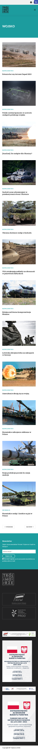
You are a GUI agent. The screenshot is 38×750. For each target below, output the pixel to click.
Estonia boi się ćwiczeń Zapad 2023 (16, 74)
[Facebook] (31, 2)
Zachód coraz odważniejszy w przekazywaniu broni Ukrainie (15, 193)
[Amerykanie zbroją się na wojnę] (19, 374)
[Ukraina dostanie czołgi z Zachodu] (19, 213)
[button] (36, 2)
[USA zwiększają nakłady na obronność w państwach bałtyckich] (19, 251)
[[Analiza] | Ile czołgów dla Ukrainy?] (19, 134)
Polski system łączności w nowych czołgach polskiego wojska (17, 114)
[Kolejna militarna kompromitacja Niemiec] (19, 292)
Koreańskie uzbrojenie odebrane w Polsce (16, 433)
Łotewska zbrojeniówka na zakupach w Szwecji (18, 354)
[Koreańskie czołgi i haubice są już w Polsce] (19, 494)
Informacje (6, 510)
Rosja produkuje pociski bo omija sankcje (16, 474)
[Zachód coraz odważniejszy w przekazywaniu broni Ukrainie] (19, 172)
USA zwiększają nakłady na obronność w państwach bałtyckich (18, 272)
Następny (29, 527)
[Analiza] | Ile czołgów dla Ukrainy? (17, 153)
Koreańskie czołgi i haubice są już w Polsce (17, 514)
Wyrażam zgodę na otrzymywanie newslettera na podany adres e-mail (18, 560)
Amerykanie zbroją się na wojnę (15, 393)
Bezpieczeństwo (7, 71)
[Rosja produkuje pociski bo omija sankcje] (19, 453)
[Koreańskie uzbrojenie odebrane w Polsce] (19, 412)
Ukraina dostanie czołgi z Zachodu (17, 233)
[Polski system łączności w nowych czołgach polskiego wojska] (19, 93)
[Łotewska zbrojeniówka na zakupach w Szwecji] (19, 333)
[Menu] (35, 10)
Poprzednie (9, 527)
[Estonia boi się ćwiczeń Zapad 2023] (19, 54)
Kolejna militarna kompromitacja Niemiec (16, 313)
